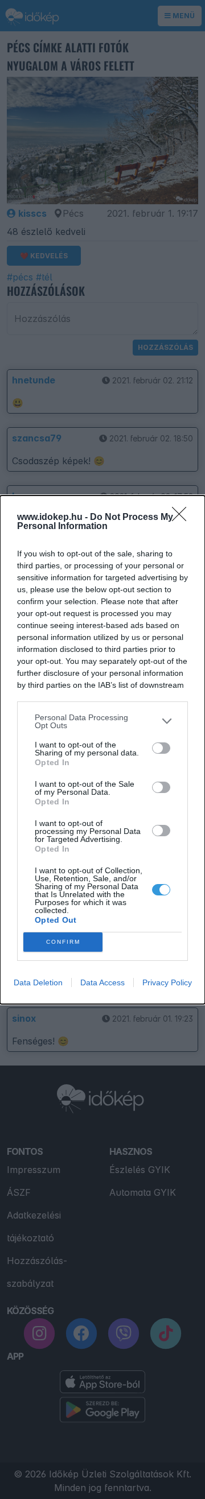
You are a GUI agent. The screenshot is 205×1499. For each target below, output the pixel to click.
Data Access (102, 982)
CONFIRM (63, 942)
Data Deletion (38, 982)
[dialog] (102, 749)
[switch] (161, 748)
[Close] (183, 517)
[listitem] (102, 721)
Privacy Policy (167, 982)
